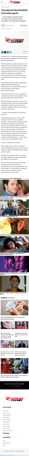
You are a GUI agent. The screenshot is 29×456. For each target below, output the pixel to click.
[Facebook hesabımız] (9, 386)
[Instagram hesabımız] (13, 386)
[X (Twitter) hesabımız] (11, 386)
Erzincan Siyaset (6, 419)
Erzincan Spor (6, 424)
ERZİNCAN (5, 410)
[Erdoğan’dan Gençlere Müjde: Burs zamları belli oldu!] (21, 326)
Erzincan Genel (6, 413)
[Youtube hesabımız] (16, 386)
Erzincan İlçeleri (6, 428)
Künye (4, 440)
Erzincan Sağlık (6, 426)
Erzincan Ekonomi (7, 415)
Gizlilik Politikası (6, 443)
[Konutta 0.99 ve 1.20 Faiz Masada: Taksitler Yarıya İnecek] (7, 345)
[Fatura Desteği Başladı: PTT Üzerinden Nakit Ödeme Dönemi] (14, 307)
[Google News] (25, 53)
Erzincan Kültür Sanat (8, 430)
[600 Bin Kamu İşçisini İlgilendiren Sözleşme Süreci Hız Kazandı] (21, 345)
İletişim (4, 445)
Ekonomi (26, 28)
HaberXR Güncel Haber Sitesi (7, 455)
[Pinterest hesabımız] (18, 386)
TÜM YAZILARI (23, 25)
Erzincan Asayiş (6, 417)
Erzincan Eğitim (6, 421)
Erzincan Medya (9, 25)
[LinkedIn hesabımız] (20, 386)
